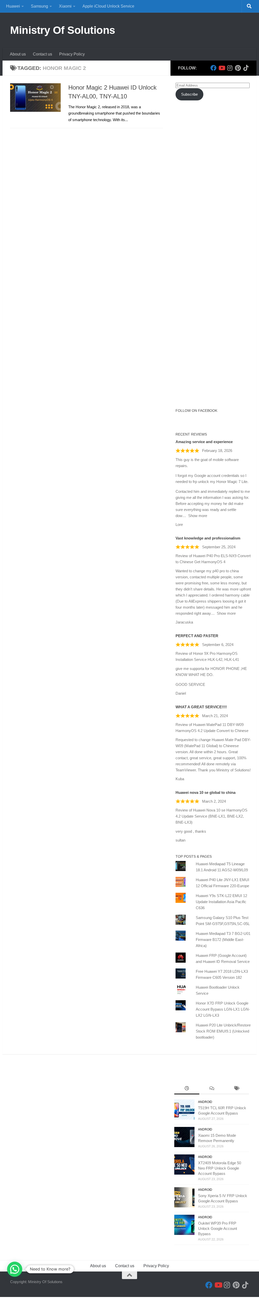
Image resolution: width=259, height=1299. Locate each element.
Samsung (39, 6)
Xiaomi (65, 6)
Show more (197, 515)
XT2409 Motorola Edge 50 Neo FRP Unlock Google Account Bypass (219, 1168)
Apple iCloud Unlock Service (108, 6)
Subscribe (189, 94)
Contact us (42, 54)
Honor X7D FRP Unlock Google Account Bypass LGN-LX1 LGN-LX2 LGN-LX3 (223, 1009)
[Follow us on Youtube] (222, 68)
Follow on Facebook (196, 411)
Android (205, 1102)
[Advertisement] (213, 152)
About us (18, 54)
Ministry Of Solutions (62, 30)
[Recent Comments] (211, 1089)
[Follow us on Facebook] (213, 68)
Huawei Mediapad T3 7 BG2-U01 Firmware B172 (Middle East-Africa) (223, 939)
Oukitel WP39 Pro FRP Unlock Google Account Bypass (217, 1228)
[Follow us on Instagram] (230, 68)
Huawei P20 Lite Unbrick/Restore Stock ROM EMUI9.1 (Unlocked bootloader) (223, 1031)
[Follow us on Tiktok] (246, 68)
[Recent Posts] (186, 1089)
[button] (14, 1269)
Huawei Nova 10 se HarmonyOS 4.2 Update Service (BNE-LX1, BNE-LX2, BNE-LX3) (211, 816)
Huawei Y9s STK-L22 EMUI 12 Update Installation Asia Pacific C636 (221, 902)
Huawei (13, 6)
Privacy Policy (72, 54)
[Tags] (236, 1089)
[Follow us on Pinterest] (238, 68)
